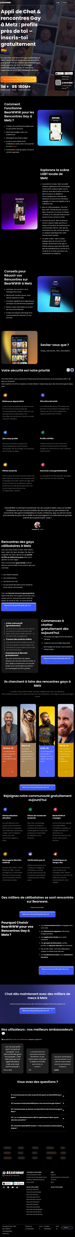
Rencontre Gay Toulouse (34, 1199)
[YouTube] (12, 1187)
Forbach (35, 1148)
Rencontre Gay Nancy (33, 1202)
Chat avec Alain (47, 769)
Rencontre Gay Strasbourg (34, 1214)
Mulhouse (7, 1153)
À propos (53, 1179)
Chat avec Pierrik (66, 769)
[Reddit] (17, 1187)
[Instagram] (3, 1187)
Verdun (49, 1158)
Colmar (21, 1148)
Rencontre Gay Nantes (33, 1207)
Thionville (21, 1158)
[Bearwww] (5, 2)
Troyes (34, 1158)
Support (53, 1175)
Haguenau (50, 1148)
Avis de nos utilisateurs (20, 1039)
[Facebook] (8, 1187)
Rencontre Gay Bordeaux (34, 1212)
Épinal (63, 1158)
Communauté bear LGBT (34, 1175)
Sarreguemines (51, 1153)
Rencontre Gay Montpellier (34, 1209)
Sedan (63, 1153)
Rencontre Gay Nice (32, 1204)
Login (58, 3)
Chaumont (7, 1148)
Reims (34, 1153)
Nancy (20, 1153)
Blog (52, 1182)
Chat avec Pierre (28, 769)
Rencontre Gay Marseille (34, 1192)
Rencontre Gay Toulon (33, 1197)
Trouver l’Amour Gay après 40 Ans (37, 1177)
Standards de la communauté (60, 1177)
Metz (63, 1148)
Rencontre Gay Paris (33, 1189)
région (15, 146)
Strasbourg (7, 1158)
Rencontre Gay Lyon (32, 1194)
